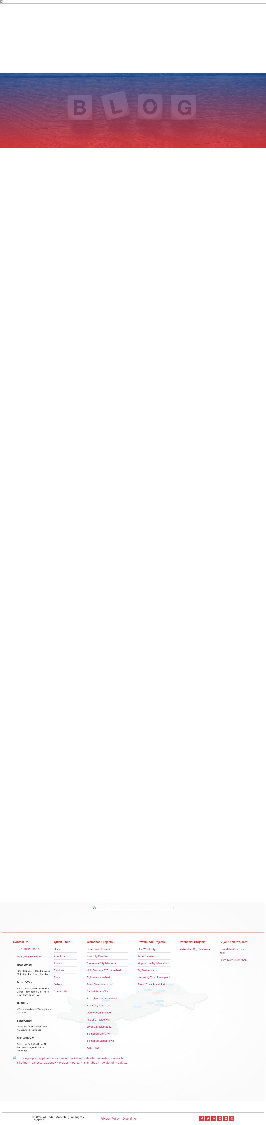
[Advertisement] (205, 202)
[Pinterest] (231, 1118)
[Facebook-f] (201, 1118)
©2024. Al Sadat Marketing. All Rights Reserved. (58, 1118)
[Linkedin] (225, 1118)
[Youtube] (213, 1118)
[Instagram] (219, 1118)
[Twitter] (207, 1118)
